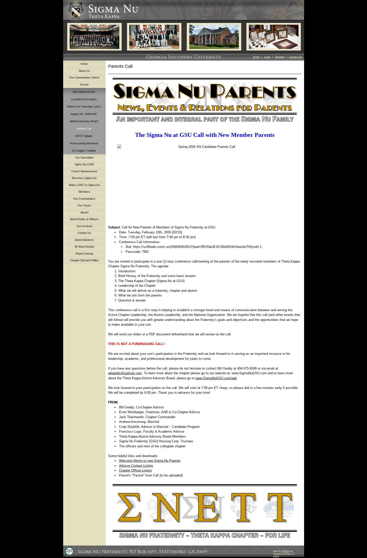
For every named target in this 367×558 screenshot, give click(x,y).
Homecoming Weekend (84, 143)
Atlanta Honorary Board (84, 121)
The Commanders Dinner (84, 77)
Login (267, 56)
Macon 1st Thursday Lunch (84, 106)
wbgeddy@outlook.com (125, 373)
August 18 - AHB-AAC (84, 113)
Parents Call (83, 128)
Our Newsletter (84, 157)
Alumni (84, 212)
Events (84, 84)
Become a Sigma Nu (84, 178)
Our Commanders (84, 198)
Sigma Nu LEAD (84, 164)
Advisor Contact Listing (136, 465)
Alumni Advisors (84, 239)
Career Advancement (84, 171)
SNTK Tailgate (83, 135)
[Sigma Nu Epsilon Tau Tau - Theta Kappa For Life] (205, 512)
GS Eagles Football (83, 150)
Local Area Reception (84, 99)
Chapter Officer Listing (135, 470)
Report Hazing (84, 253)
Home (256, 56)
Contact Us (295, 56)
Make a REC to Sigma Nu (84, 185)
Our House (84, 205)
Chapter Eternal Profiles (84, 260)
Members (84, 191)
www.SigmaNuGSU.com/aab (216, 378)
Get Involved (84, 226)
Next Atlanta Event (84, 91)
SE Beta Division (84, 246)
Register (280, 56)
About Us (84, 70)
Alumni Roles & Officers (84, 219)
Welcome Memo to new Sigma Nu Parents (150, 461)
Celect (285, 551)
